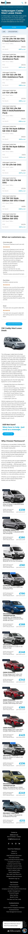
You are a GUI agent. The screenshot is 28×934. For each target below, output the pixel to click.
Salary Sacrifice (14, 895)
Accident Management (14, 891)
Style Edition (12, 31)
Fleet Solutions (14, 884)
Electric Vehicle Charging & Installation (14, 907)
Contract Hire (14, 905)
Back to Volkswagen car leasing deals (13, 7)
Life (4, 31)
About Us (14, 851)
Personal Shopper (14, 893)
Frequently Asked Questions (14, 868)
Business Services (14, 909)
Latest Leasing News (14, 872)
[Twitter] (12, 844)
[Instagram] (16, 844)
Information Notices (14, 857)
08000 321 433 (14, 835)
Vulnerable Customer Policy (14, 866)
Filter (14, 27)
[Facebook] (8, 844)
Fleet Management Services (14, 911)
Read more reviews (14, 324)
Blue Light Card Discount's (14, 874)
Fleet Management (14, 886)
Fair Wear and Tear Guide (14, 899)
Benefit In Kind (14, 897)
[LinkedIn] (19, 844)
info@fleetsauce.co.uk (14, 839)
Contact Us (8, 433)
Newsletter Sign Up (14, 878)
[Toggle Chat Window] (25, 931)
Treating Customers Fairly (14, 864)
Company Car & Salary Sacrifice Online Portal (14, 889)
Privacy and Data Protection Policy (14, 859)
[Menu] (25, 2)
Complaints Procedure (14, 861)
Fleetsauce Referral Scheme (14, 876)
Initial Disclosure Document (14, 855)
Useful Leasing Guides (14, 870)
